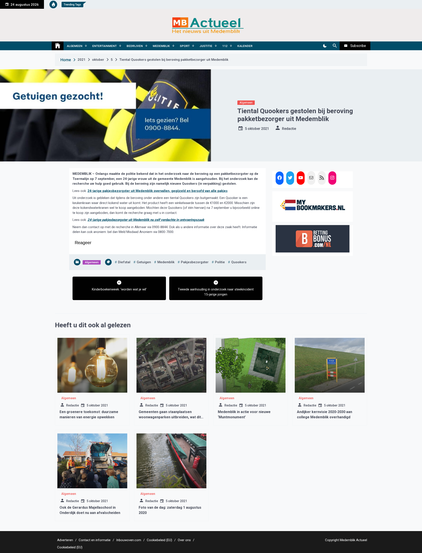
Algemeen (74, 46)
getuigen (144, 262)
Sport (185, 46)
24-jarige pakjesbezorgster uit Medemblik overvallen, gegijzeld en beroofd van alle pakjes (157, 191)
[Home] (58, 45)
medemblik (166, 262)
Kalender (245, 46)
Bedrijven (135, 46)
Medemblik (161, 46)
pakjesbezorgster (195, 262)
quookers (238, 262)
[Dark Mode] (325, 45)
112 (224, 46)
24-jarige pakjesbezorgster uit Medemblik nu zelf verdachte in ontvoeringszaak (145, 220)
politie (220, 262)
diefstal (124, 262)
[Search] (335, 45)
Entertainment (104, 46)
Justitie (206, 46)
